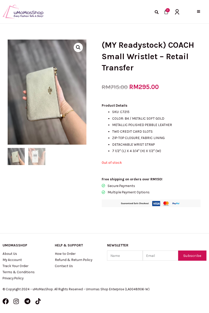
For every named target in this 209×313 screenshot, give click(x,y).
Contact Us (64, 266)
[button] (198, 11)
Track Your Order (15, 266)
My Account (12, 260)
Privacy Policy (13, 278)
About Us (10, 254)
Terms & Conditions (19, 272)
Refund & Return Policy (73, 260)
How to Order (65, 254)
